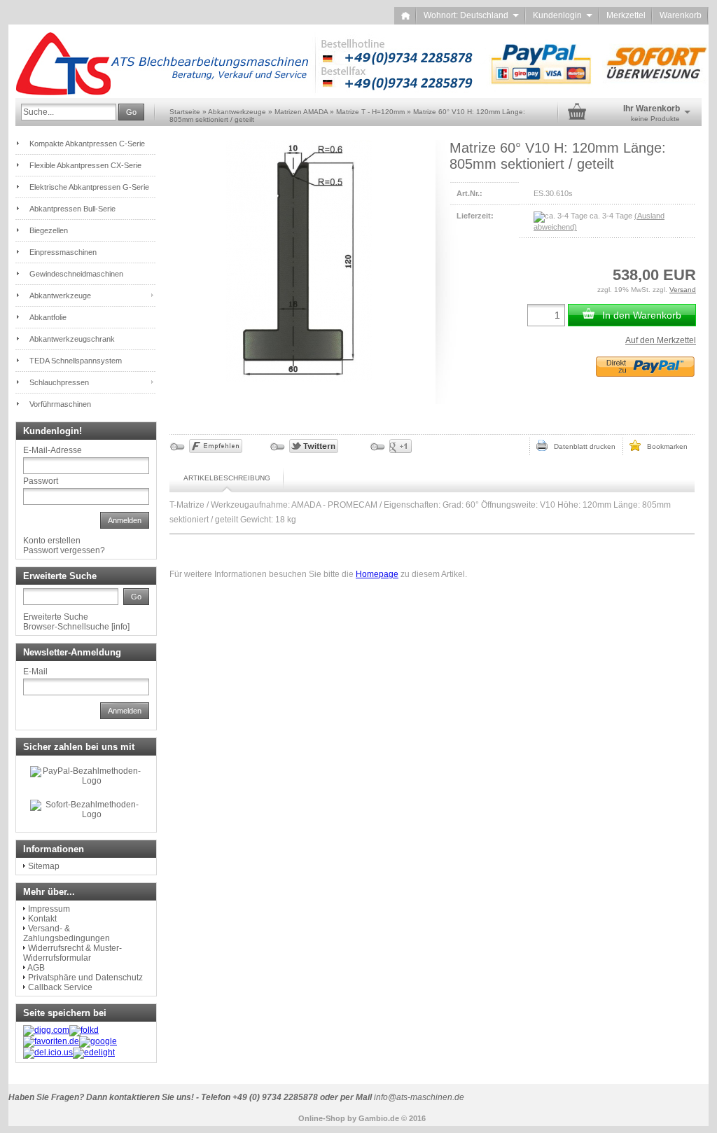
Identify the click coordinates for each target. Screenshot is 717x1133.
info (120, 627)
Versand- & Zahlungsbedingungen (66, 933)
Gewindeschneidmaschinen (76, 274)
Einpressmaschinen (63, 252)
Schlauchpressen (59, 382)
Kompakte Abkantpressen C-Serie (87, 143)
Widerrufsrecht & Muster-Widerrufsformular (72, 953)
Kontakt (42, 919)
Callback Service (60, 987)
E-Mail (35, 671)
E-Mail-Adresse (52, 450)
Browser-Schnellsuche (66, 627)
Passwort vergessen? (64, 550)
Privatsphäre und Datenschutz (85, 977)
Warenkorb (681, 15)
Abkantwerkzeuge (60, 295)
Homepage (377, 574)
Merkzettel (626, 15)
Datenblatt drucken (581, 446)
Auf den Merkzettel (660, 340)
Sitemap (44, 866)
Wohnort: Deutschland (471, 15)
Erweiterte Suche (55, 617)
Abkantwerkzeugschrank (72, 339)
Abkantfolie (48, 317)
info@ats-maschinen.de (419, 1097)
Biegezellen (48, 230)
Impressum (49, 909)
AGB (36, 968)
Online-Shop (321, 1118)
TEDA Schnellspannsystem (75, 360)
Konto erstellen (52, 540)
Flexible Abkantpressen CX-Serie (85, 165)
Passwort (40, 481)
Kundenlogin (562, 15)
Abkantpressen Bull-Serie (72, 208)
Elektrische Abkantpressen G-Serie (89, 187)
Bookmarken (664, 446)
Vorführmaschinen (60, 404)
